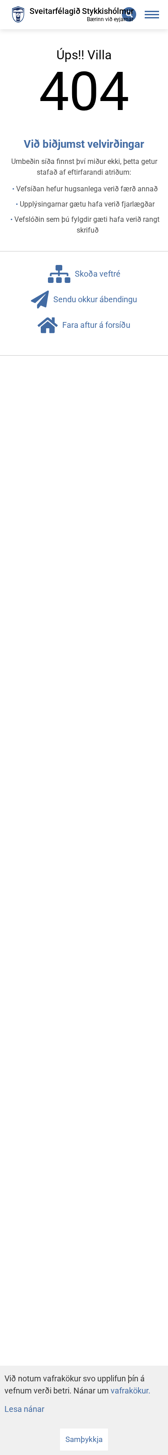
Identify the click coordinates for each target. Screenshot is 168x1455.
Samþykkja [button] (84, 1439)
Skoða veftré (98, 273)
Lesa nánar (24, 1409)
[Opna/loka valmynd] (152, 14)
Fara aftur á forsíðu (96, 325)
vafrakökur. (131, 1390)
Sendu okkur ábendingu (95, 299)
